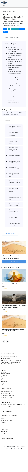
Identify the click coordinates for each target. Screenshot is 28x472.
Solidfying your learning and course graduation (14, 224)
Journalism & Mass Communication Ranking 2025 (13, 404)
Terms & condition (5, 373)
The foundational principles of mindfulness (15, 127)
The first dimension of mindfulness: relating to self (14, 175)
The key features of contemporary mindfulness (14, 168)
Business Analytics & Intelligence (9, 427)
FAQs (17, 37)
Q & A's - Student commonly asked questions (15, 218)
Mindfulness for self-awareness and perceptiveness (13, 134)
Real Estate (3, 424)
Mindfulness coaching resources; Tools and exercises (13, 190)
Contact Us (3, 372)
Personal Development (12, 8)
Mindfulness (11, 10)
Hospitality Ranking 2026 (7, 402)
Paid (9, 29)
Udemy (5, 29)
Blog (2, 384)
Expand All (20, 122)
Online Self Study (15, 29)
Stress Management (5, 433)
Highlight (6, 37)
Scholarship (4, 381)
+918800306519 (6, 358)
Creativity (3, 422)
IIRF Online (5, 8)
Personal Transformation (7, 438)
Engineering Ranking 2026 (7, 395)
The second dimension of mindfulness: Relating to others (14, 182)
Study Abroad (4, 383)
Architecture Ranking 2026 (7, 409)
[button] (3, 341)
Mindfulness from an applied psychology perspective (13, 149)
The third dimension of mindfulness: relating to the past (15, 198)
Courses (3, 378)
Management (4, 431)
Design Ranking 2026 (6, 411)
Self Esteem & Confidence (7, 436)
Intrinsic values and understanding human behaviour (13, 211)
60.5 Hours (22, 29)
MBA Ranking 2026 (6, 393)
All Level (5, 31)
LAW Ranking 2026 (6, 406)
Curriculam (12, 37)
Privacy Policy (4, 375)
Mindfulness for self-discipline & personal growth (13, 141)
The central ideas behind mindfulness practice (14, 162)
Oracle (2, 418)
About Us (3, 370)
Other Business (4, 429)
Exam (2, 380)
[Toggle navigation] (25, 3)
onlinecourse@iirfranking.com (9, 356)
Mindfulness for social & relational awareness (14, 156)
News (2, 376)
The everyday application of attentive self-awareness (14, 204)
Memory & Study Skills (6, 420)
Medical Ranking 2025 (6, 397)
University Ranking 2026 (7, 391)
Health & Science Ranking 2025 (8, 400)
